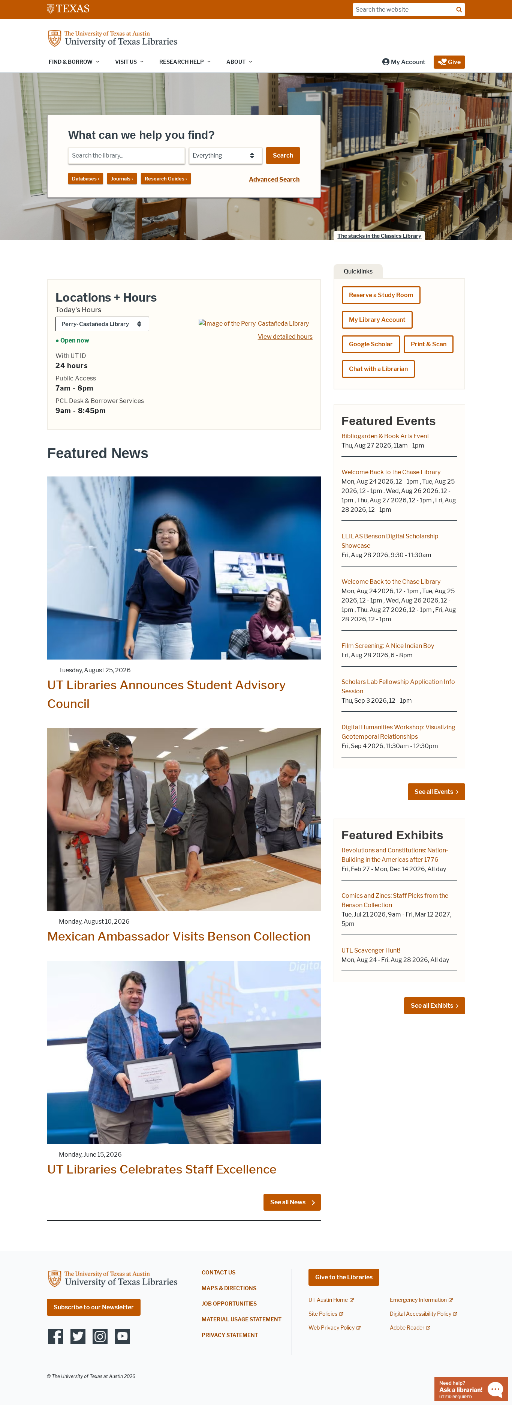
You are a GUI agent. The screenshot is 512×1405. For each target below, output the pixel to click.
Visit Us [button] (126, 62)
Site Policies (322, 1314)
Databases (85, 179)
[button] (403, 62)
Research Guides (166, 179)
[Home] (112, 39)
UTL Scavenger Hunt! (370, 950)
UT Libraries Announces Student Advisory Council (166, 694)
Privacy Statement (230, 1335)
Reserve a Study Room (381, 295)
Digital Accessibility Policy (420, 1314)
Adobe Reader (407, 1328)
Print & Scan (428, 344)
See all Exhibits (432, 1005)
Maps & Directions (229, 1288)
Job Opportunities (229, 1304)
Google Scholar (371, 344)
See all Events (434, 791)
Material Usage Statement (241, 1319)
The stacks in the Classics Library (379, 236)
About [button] (236, 62)
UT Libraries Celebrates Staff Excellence (162, 1169)
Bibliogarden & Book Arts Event (385, 436)
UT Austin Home (328, 1300)
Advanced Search (274, 179)
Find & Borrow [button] (71, 62)
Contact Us (218, 1273)
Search (283, 155)
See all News (288, 1202)
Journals (122, 179)
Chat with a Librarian (378, 369)
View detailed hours (285, 336)
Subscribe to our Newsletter (94, 1307)
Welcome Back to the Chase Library (390, 472)
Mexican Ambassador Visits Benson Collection (179, 936)
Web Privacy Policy (331, 1328)
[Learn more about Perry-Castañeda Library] (254, 323)
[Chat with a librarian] (471, 1388)
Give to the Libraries (344, 1277)
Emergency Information (418, 1300)
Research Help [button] (181, 62)
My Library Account (377, 319)
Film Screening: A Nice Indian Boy (387, 645)
